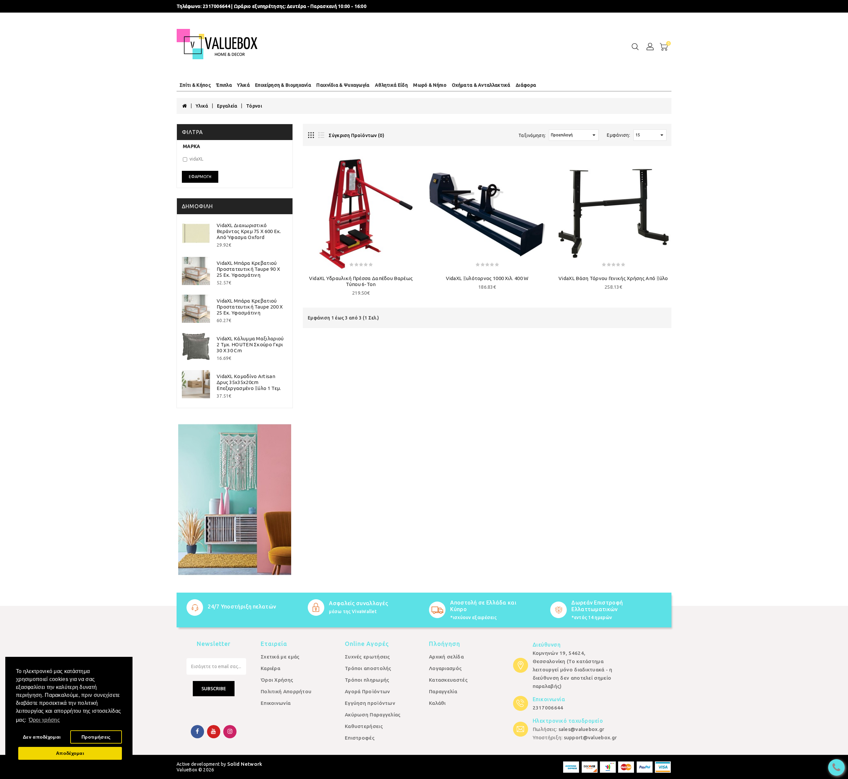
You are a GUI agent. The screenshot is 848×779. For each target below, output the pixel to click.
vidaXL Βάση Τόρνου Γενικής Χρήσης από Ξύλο (613, 278)
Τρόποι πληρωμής (367, 680)
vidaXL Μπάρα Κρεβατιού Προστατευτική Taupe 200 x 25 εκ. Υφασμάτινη (250, 307)
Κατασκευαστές (448, 680)
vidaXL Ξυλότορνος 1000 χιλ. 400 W (487, 278)
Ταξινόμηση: (532, 135)
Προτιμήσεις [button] (95, 737)
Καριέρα (270, 668)
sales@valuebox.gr (581, 729)
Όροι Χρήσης (277, 680)
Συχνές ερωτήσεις (367, 656)
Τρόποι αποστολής (368, 668)
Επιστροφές (360, 738)
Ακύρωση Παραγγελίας (373, 714)
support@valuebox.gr (590, 737)
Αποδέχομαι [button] (70, 753)
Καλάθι (437, 703)
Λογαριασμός (445, 668)
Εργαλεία (227, 106)
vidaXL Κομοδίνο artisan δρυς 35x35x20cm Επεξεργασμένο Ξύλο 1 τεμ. (249, 382)
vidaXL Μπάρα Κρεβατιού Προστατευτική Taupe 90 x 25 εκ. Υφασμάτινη (248, 269)
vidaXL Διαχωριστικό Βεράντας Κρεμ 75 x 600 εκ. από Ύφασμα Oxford (249, 231)
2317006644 (548, 707)
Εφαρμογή (200, 176)
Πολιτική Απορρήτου (286, 691)
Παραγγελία (443, 691)
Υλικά (202, 106)
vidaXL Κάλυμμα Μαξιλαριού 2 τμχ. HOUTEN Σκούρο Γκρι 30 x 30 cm (250, 344)
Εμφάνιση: (618, 135)
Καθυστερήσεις (364, 726)
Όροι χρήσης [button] (44, 720)
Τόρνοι (254, 106)
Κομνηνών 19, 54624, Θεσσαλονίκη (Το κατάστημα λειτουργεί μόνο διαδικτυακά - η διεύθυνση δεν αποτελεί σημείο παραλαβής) (572, 669)
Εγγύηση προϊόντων (370, 703)
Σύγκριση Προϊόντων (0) (356, 135)
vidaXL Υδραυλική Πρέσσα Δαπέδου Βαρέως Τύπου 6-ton (361, 281)
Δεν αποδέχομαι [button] (42, 737)
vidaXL (196, 159)
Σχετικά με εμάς (280, 656)
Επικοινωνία (276, 703)
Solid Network (244, 764)
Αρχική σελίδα (446, 656)
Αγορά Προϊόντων (367, 691)
